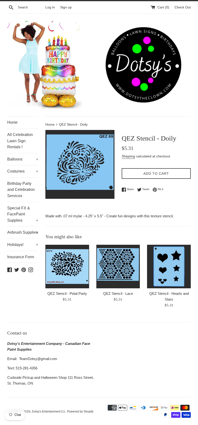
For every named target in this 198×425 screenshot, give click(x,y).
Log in (50, 7)
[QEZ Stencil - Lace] (118, 266)
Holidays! (22, 245)
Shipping (128, 156)
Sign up (66, 7)
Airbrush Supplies (22, 232)
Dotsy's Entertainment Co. (49, 411)
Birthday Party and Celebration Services (21, 189)
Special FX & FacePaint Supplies (22, 214)
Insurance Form (20, 257)
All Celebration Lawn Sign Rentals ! (20, 141)
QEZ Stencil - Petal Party (67, 293)
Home (12, 122)
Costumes (22, 171)
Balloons (22, 159)
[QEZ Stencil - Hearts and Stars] (169, 266)
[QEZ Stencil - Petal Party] (67, 266)
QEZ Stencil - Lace (118, 293)
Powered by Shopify (80, 411)
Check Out (183, 7)
